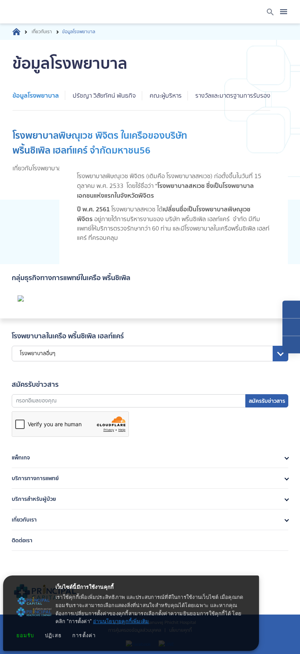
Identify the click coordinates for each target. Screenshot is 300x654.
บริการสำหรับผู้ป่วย (34, 499)
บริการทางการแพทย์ (35, 478)
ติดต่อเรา (22, 540)
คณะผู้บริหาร (166, 95)
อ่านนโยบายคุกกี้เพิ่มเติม (121, 621)
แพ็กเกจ (21, 457)
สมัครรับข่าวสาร (267, 401)
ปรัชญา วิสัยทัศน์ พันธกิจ (104, 95)
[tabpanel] (150, 196)
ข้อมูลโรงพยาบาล (35, 95)
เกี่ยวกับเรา (42, 31)
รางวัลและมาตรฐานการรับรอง (232, 95)
